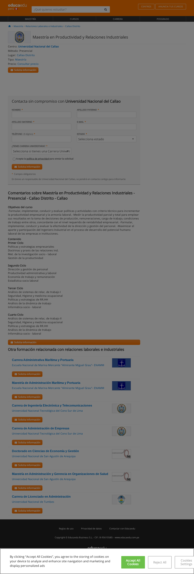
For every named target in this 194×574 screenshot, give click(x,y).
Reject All (160, 562)
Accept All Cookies (133, 562)
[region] (97, 561)
